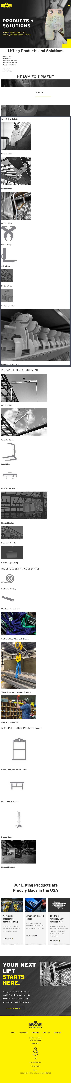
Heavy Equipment (7, 56)
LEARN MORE (43, 99)
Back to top (46, 1073)
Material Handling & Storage (10, 64)
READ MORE (7, 938)
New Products (6, 69)
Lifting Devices (7, 58)
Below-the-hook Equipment (10, 60)
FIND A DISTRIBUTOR (13, 1008)
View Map (35, 1043)
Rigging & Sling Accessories (10, 62)
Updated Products (7, 71)
